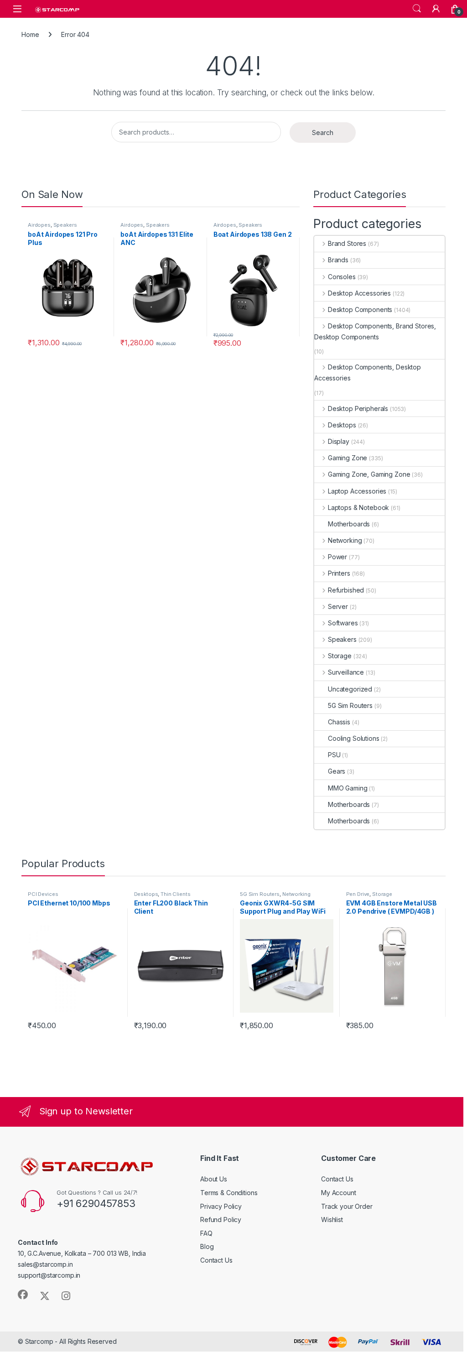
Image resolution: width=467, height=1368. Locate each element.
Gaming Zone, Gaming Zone (369, 474)
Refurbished (346, 590)
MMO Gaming (348, 788)
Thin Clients (175, 894)
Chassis (339, 722)
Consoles (342, 277)
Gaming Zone (347, 458)
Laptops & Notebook (358, 507)
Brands (338, 260)
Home (30, 34)
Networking (345, 540)
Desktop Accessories (359, 293)
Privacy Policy (221, 1206)
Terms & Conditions (228, 1192)
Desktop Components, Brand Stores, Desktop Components (375, 331)
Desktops (342, 425)
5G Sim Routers (350, 705)
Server (338, 606)
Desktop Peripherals (358, 408)
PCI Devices (43, 894)
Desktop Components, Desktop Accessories (367, 372)
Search (417, 9)
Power (337, 557)
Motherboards (349, 524)
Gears (336, 771)
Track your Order (347, 1206)
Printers (339, 573)
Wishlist (332, 1219)
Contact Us (216, 1260)
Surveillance (346, 672)
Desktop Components (360, 309)
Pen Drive (358, 894)
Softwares (343, 623)
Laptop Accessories (357, 491)
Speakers (65, 225)
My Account (338, 1192)
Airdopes (39, 225)
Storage (340, 656)
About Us (213, 1179)
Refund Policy (220, 1219)
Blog (206, 1246)
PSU (334, 755)
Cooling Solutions (353, 738)
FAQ (206, 1233)
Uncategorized (350, 689)
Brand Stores (347, 243)
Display (338, 441)
